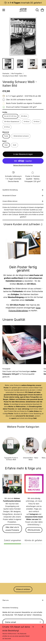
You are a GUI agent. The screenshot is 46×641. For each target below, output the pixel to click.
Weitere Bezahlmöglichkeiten (23, 165)
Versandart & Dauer (9, 195)
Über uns (5, 600)
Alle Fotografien (16, 73)
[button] (37, 10)
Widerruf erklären (23, 589)
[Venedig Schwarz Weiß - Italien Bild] (7, 63)
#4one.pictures (34, 530)
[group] (23, 3)
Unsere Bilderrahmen (9, 201)
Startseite (5, 73)
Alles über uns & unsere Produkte (12, 528)
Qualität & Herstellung (10, 190)
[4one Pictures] (23, 10)
